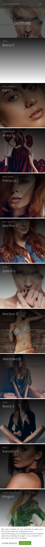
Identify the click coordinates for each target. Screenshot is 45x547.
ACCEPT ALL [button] (25, 543)
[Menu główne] (40, 4)
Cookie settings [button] (9, 543)
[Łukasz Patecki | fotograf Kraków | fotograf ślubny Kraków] (11, 4)
